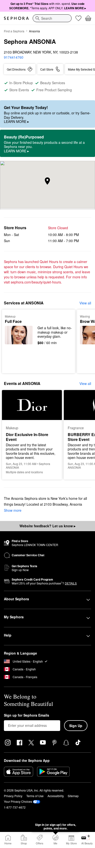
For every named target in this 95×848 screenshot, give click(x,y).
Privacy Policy (13, 796)
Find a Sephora (14, 31)
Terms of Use (35, 796)
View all (85, 303)
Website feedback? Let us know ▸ (47, 525)
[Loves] (78, 18)
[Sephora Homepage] (16, 18)
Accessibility (56, 796)
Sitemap (73, 796)
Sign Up (75, 725)
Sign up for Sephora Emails (26, 715)
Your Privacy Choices (18, 801)
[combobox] (52, 18)
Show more (12, 510)
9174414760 (13, 57)
